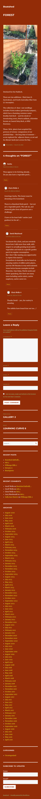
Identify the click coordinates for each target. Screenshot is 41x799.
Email (6, 375)
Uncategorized (10, 755)
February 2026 (10, 529)
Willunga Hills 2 (11, 465)
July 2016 (8, 732)
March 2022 (9, 614)
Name (6, 365)
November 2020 (11, 638)
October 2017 (10, 692)
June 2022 (9, 609)
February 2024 (10, 561)
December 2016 (11, 718)
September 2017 (11, 694)
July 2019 (8, 657)
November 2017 (11, 689)
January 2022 (10, 619)
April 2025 (9, 542)
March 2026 (9, 526)
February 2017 (10, 713)
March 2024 (9, 558)
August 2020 (10, 644)
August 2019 (9, 654)
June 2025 (9, 539)
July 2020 (8, 646)
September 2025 (11, 534)
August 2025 (10, 537)
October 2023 (10, 571)
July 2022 (8, 606)
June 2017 (8, 702)
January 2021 (10, 633)
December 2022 (11, 593)
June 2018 (8, 670)
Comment (7, 337)
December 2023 (11, 566)
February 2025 (10, 547)
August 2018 (9, 665)
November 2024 (11, 550)
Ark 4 (7, 462)
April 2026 (9, 523)
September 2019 (11, 652)
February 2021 (10, 630)
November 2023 (11, 569)
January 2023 (10, 590)
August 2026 (10, 513)
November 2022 (11, 595)
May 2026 (9, 521)
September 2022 (11, 601)
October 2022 (10, 598)
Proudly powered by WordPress (20, 795)
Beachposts (9, 471)
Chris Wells (9, 145)
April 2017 (8, 708)
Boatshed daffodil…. (12, 460)
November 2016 (11, 721)
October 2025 (10, 531)
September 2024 (11, 555)
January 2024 (10, 563)
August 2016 (9, 729)
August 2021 (9, 625)
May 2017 (8, 705)
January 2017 (10, 716)
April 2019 (9, 662)
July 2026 (8, 515)
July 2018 (8, 668)
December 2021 (11, 622)
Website (6, 384)
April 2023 (9, 585)
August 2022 (10, 603)
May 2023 (8, 582)
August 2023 (9, 577)
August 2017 (9, 697)
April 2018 (9, 676)
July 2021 (8, 627)
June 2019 (8, 660)
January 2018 (10, 684)
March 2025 (9, 545)
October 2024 (10, 553)
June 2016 (8, 734)
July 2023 (8, 579)
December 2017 (10, 686)
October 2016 (10, 724)
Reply (5, 180)
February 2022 (10, 617)
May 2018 (8, 673)
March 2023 (9, 587)
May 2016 (8, 737)
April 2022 (9, 611)
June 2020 (9, 649)
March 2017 (9, 710)
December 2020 (11, 635)
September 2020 (11, 641)
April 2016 (9, 740)
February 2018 (10, 681)
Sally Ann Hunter (11, 497)
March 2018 (9, 678)
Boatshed (8, 6)
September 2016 (11, 726)
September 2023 (11, 574)
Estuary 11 (8, 468)
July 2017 (8, 700)
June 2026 (9, 518)
